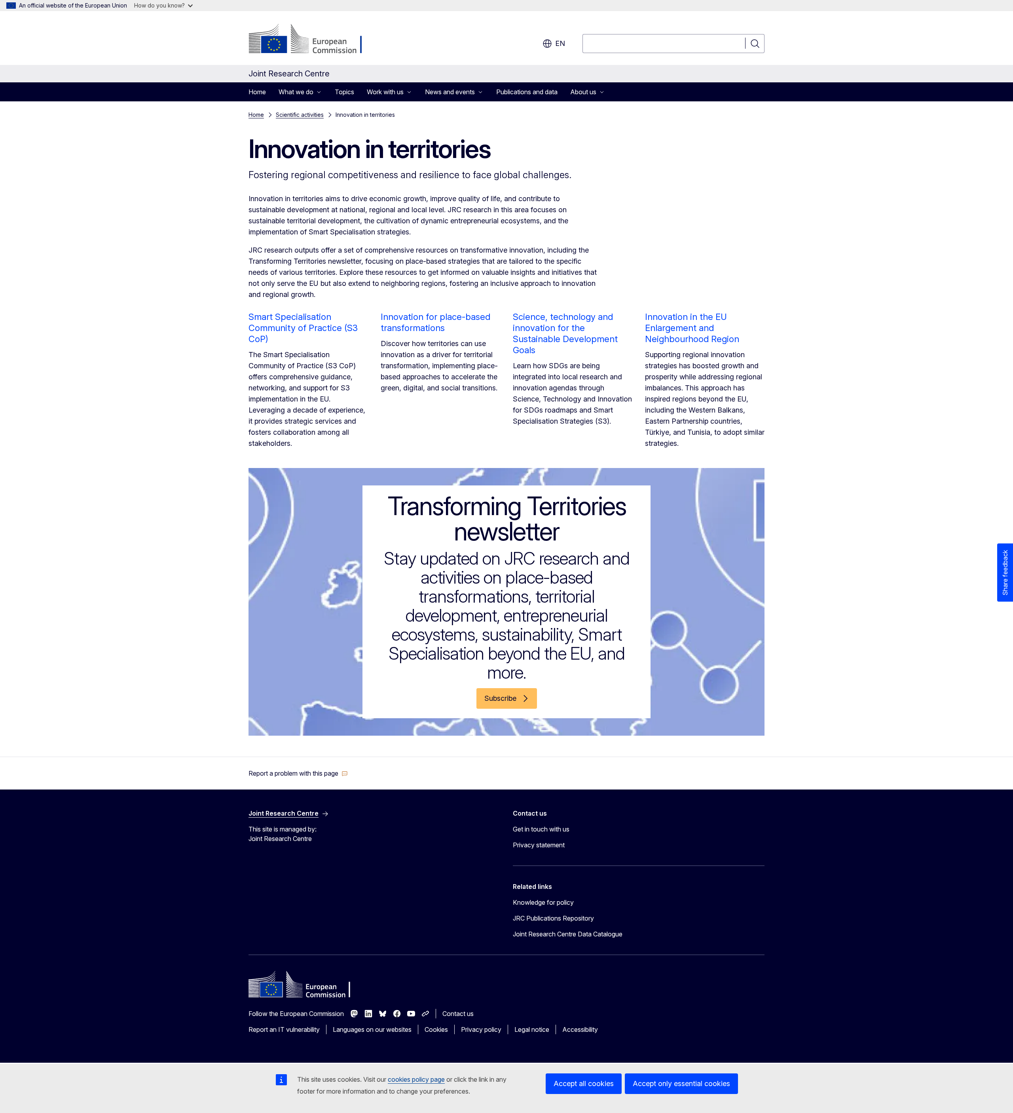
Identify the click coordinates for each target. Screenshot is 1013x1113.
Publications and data (527, 92)
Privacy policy (481, 1029)
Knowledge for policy (543, 902)
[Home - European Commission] (312, 39)
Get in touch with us (541, 829)
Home (257, 92)
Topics (344, 92)
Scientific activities (300, 114)
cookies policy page (416, 1079)
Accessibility (580, 1029)
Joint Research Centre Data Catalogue (567, 934)
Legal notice (531, 1029)
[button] (298, 773)
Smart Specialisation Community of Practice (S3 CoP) (303, 328)
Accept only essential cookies (681, 1083)
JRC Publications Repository (553, 918)
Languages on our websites (372, 1029)
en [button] (560, 43)
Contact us (458, 1014)
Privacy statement (539, 845)
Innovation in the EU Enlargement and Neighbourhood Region (692, 328)
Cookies (436, 1029)
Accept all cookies (584, 1083)
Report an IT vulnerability (284, 1029)
